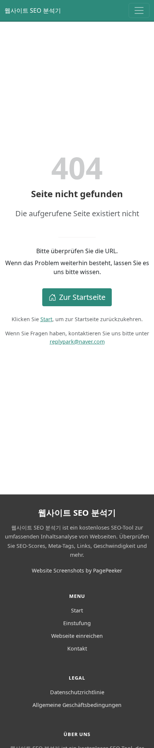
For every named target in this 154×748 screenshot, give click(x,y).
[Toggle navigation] (139, 10)
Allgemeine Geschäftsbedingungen (77, 704)
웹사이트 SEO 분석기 (32, 10)
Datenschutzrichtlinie (77, 692)
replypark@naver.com (77, 341)
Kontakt (77, 648)
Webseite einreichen (77, 635)
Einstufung (77, 623)
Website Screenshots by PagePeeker (77, 570)
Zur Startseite (82, 297)
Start (46, 319)
